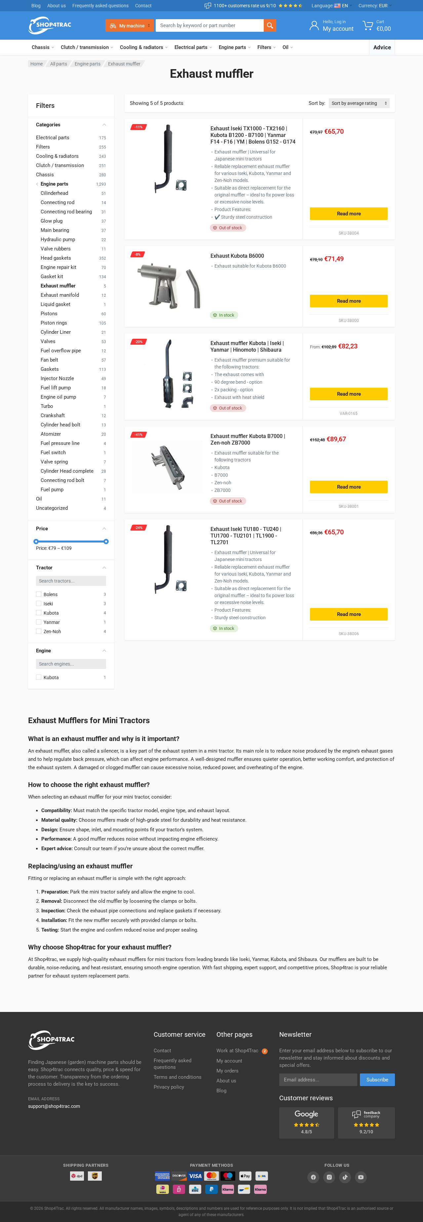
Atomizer (51, 434)
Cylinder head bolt (60, 425)
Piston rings (54, 323)
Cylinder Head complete (67, 471)
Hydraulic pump (58, 239)
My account (229, 1061)
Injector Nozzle (57, 378)
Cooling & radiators (141, 47)
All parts (58, 63)
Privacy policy (169, 1087)
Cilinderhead (54, 193)
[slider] (36, 541)
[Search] (270, 25)
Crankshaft (53, 415)
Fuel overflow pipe (61, 351)
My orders (227, 1071)
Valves (48, 341)
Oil (285, 47)
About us (56, 5)
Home (36, 63)
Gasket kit (52, 277)
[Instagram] (329, 1177)
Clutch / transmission (85, 47)
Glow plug (51, 221)
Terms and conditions (178, 1077)
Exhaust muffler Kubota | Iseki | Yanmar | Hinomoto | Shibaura (247, 346)
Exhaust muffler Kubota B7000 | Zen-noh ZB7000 (248, 439)
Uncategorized (52, 508)
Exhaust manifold (60, 295)
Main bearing (55, 230)
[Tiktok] (345, 1177)
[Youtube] (361, 1177)
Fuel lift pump (56, 388)
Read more (349, 214)
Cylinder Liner (56, 332)
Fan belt (49, 360)
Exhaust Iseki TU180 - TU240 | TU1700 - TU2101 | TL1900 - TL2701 (246, 536)
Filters (264, 47)
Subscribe (377, 1080)
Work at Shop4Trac (241, 1051)
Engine (43, 651)
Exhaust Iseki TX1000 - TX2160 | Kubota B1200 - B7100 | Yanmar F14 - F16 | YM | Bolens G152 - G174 (253, 135)
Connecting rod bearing (66, 212)
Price (42, 529)
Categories (48, 125)
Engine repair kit (58, 267)
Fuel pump (52, 490)
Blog (36, 5)
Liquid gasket (55, 304)
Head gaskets (56, 258)
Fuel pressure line (60, 443)
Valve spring (54, 462)
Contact (143, 5)
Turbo (47, 406)
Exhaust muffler (58, 286)
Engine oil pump (58, 397)
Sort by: (317, 103)
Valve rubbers (56, 249)
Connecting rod (57, 202)
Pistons (49, 314)
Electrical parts (191, 47)
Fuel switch (53, 453)
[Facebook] (313, 1177)
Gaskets (50, 369)
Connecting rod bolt (62, 480)
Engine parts (232, 47)
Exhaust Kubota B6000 (237, 256)
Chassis (41, 47)
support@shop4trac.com (54, 1106)
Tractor (44, 568)
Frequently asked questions (100, 5)
